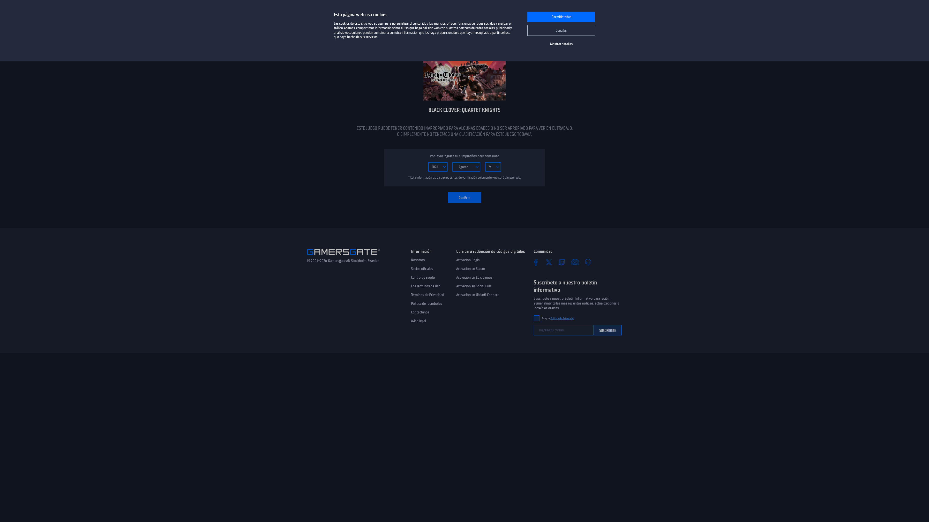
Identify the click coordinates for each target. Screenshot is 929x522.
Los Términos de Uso (426, 286)
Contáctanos (420, 312)
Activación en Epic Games (474, 277)
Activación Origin (468, 260)
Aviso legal (418, 321)
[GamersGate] (343, 256)
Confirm (464, 197)
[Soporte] (588, 262)
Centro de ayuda (423, 277)
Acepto (558, 318)
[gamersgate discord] (575, 262)
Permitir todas (561, 17)
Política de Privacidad (562, 318)
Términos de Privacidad (427, 294)
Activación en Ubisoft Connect (477, 294)
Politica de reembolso (426, 303)
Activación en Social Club (473, 286)
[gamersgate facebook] (535, 262)
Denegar (561, 30)
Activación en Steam (470, 268)
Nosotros (418, 260)
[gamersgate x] (548, 262)
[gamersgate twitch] (562, 262)
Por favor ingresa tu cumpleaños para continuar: (464, 156)
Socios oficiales (422, 268)
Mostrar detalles (561, 44)
